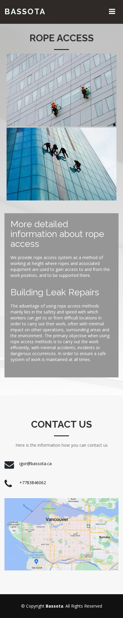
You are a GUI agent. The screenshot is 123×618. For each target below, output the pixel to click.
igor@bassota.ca (35, 463)
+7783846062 (32, 482)
